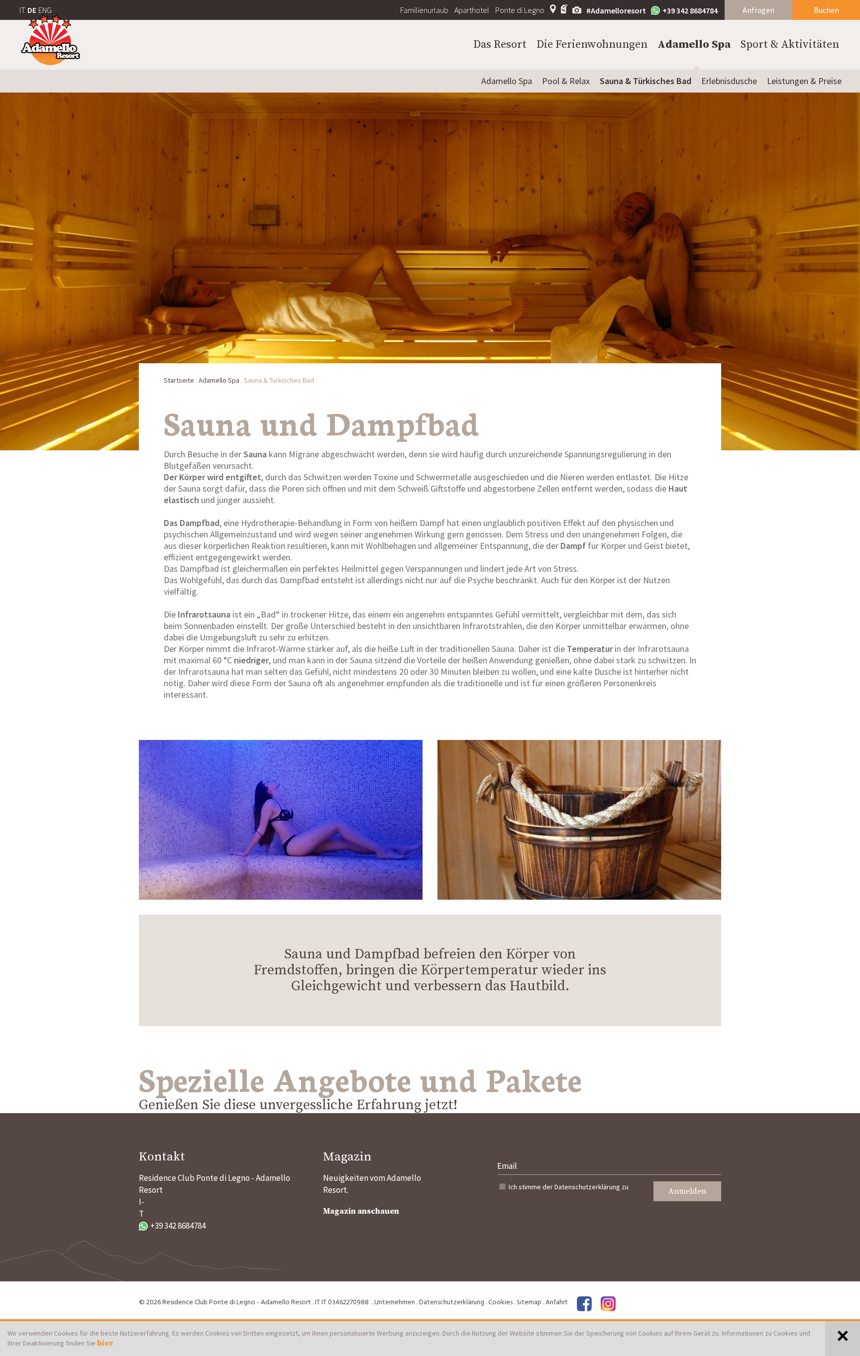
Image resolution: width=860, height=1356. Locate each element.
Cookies (500, 1302)
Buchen (826, 10)
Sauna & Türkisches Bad (645, 81)
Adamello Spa (694, 44)
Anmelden (687, 1191)
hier (105, 1343)
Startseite (179, 380)
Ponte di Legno (519, 10)
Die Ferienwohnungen (592, 44)
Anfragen (758, 10)
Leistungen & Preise (804, 81)
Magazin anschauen (361, 1211)
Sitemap (529, 1302)
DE (31, 10)
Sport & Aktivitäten (790, 44)
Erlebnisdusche (729, 81)
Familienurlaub (424, 10)
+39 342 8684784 (690, 10)
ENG (45, 10)
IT (22, 10)
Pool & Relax (566, 81)
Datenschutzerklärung (587, 1186)
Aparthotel (471, 10)
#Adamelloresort (616, 10)
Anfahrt (556, 1302)
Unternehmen (394, 1302)
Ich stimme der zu (569, 1186)
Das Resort (500, 44)
